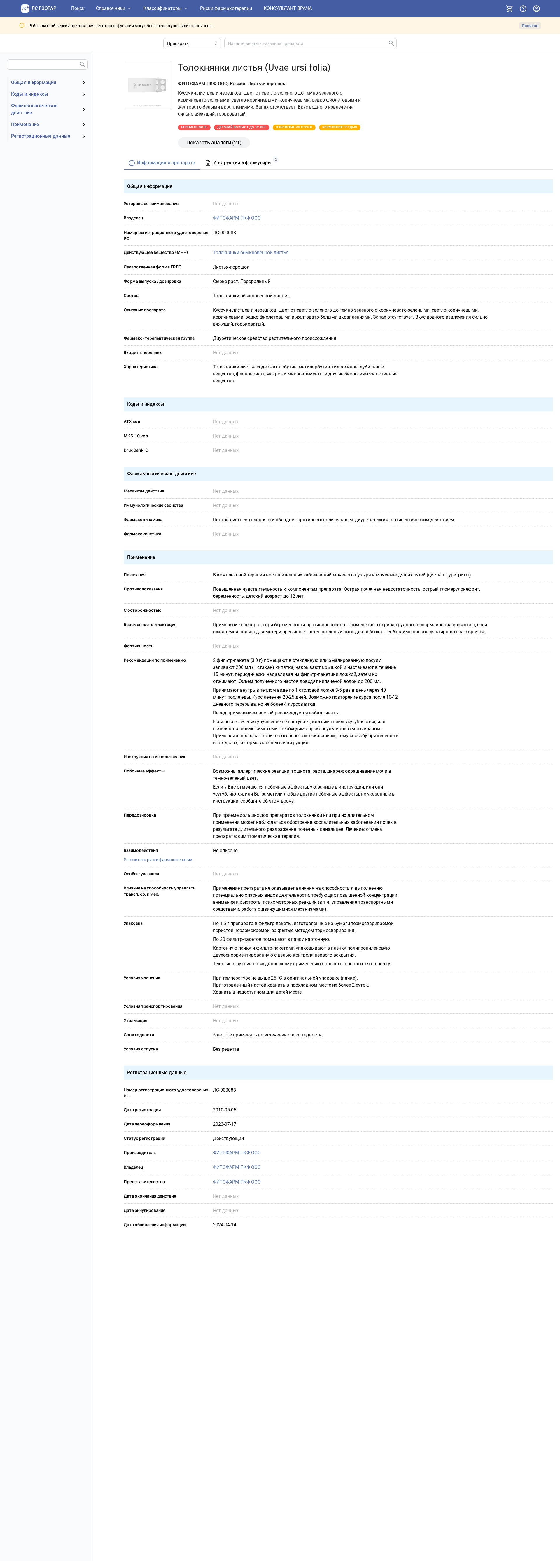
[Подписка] (509, 8)
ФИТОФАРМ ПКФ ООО (237, 218)
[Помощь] (523, 8)
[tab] (162, 163)
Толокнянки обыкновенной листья (251, 252)
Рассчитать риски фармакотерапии (158, 859)
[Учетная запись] (536, 8)
